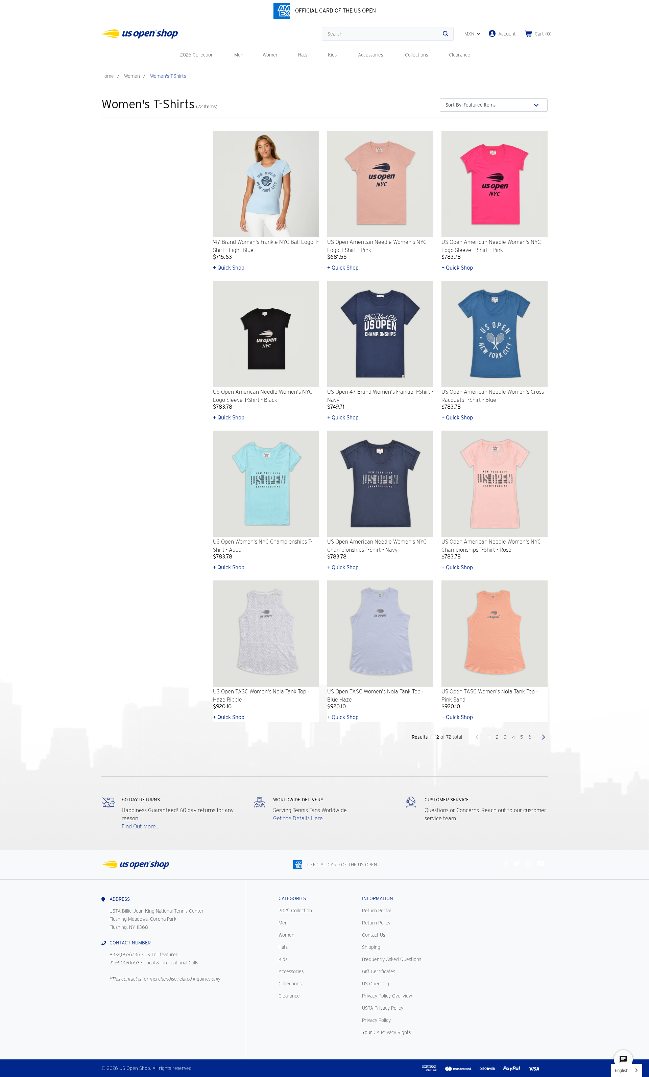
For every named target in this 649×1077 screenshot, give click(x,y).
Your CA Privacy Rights (386, 1032)
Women (271, 55)
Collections (416, 55)
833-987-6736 (125, 954)
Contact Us (373, 935)
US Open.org (375, 983)
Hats (302, 55)
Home (107, 76)
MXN (469, 34)
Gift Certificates (378, 971)
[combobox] (626, 1070)
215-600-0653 (125, 962)
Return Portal (376, 910)
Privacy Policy (376, 1020)
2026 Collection (197, 55)
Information (377, 898)
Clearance (459, 55)
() (543, 34)
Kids (332, 55)
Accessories (370, 55)
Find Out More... (140, 826)
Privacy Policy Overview (387, 996)
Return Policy (376, 922)
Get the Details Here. (298, 818)
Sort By (454, 105)
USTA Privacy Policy (382, 1008)
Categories (292, 898)
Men (238, 55)
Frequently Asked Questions (391, 959)
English (621, 1070)
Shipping (371, 947)
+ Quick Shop (228, 268)
